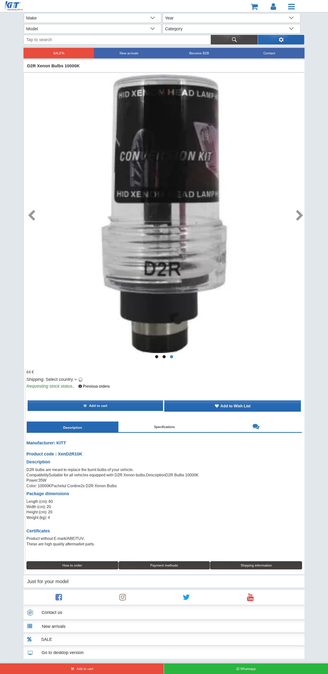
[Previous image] (31, 214)
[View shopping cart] (254, 6)
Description (72, 427)
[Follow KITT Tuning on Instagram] (122, 599)
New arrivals (129, 53)
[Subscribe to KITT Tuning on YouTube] (250, 599)
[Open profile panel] (273, 6)
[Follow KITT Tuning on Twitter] (186, 599)
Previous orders (96, 386)
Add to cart (96, 405)
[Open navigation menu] (291, 6)
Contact (269, 53)
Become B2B (199, 53)
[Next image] (299, 214)
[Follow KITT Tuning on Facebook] (58, 599)
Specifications (164, 427)
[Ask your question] (256, 427)
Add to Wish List (234, 406)
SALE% (58, 53)
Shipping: (49, 379)
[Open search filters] (281, 39)
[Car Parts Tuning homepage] (27, 6)
